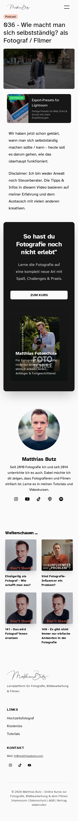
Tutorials (13, 734)
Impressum (19, 800)
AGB (52, 800)
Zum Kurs (39, 295)
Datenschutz (37, 800)
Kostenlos (14, 726)
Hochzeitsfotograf (20, 718)
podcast (10, 16)
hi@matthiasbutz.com (28, 756)
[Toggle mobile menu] (66, 7)
